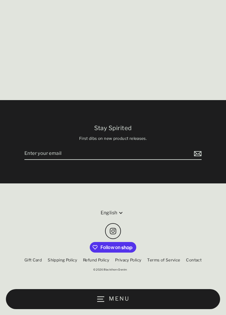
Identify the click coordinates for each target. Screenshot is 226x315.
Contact (194, 260)
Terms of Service (163, 260)
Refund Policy (96, 260)
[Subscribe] (197, 153)
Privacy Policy (128, 260)
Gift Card (33, 260)
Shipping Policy (62, 260)
